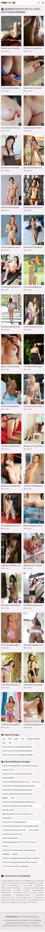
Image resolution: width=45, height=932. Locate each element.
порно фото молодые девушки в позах (18, 802)
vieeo (10, 739)
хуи (3, 739)
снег (13, 798)
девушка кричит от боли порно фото (17, 814)
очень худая (34, 830)
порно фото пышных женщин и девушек (19, 850)
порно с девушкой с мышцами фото (17, 794)
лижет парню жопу (10, 838)
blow (16, 739)
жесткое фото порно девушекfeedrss (17, 751)
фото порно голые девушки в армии (17, 790)
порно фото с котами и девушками (17, 774)
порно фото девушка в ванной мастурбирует (21, 858)
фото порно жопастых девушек (15, 866)
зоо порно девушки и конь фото (15, 782)
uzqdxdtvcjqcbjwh (33, 739)
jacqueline (5, 854)
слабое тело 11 (8, 770)
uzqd (4, 743)
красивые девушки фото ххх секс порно (19, 842)
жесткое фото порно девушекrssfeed (17, 755)
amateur (5, 798)
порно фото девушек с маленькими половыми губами (17, 806)
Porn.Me (8, 2)
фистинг (36, 782)
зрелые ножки (8, 810)
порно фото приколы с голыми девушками (20, 826)
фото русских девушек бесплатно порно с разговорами (20, 862)
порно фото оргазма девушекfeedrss (17, 747)
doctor (4, 846)
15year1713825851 (8, 778)
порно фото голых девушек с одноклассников (14, 822)
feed (10, 743)
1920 (22, 739)
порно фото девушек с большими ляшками (20, 766)
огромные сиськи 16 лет (12, 834)
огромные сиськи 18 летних (14, 830)
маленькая (7, 818)
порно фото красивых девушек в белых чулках (18, 786)
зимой (15, 854)
